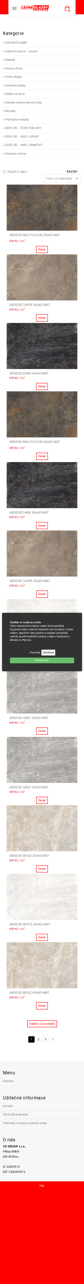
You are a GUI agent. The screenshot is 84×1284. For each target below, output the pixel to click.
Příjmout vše (42, 660)
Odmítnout (48, 652)
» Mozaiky (9, 111)
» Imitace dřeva (12, 68)
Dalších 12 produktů (42, 1024)
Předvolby (35, 652)
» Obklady (9, 60)
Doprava (8, 1081)
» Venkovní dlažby (14, 85)
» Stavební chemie (14, 153)
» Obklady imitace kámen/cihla (22, 102)
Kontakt (8, 1106)
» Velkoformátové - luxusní (20, 51)
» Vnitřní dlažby (12, 77)
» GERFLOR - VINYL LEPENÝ (21, 136)
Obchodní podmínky (15, 1114)
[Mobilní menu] (14, 8)
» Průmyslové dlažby (16, 119)
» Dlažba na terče (14, 94)
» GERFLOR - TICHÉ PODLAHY (22, 128)
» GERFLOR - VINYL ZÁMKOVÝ (22, 145)
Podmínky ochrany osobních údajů (25, 1123)
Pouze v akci (17, 172)
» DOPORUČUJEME (15, 42)
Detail (42, 249)
